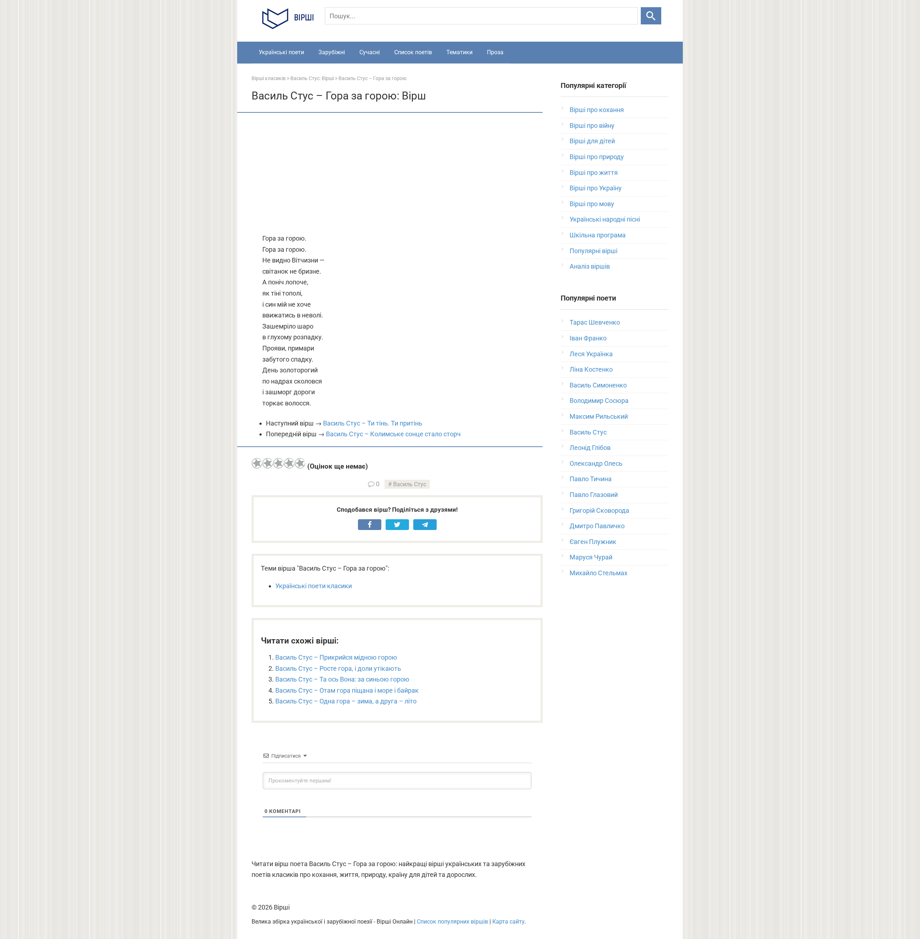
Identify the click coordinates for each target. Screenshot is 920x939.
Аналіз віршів (590, 266)
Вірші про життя (594, 172)
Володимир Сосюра (599, 400)
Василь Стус (409, 484)
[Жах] (257, 463)
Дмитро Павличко (597, 526)
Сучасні (369, 52)
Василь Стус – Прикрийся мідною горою (336, 657)
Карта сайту (508, 921)
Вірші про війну (592, 125)
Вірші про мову (592, 204)
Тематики (459, 52)
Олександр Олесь (596, 463)
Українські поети (281, 52)
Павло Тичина (591, 479)
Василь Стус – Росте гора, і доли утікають (338, 668)
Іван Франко (588, 338)
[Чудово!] (300, 463)
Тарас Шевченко (595, 322)
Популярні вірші (593, 251)
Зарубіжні (331, 52)
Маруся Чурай (591, 557)
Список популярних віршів (452, 921)
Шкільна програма (598, 235)
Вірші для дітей (592, 141)
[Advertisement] (397, 174)
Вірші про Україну (596, 188)
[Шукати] (651, 15)
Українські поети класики (313, 586)
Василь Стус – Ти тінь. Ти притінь (372, 423)
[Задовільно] (278, 463)
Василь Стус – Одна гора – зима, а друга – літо (346, 701)
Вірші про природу (597, 157)
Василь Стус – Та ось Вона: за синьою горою (342, 679)
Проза (495, 52)
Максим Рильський (599, 416)
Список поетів (413, 52)
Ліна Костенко (591, 369)
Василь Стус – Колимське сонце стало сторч (393, 434)
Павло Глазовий (594, 494)
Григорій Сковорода (599, 510)
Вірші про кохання (597, 109)
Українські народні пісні (605, 219)
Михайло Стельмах (598, 573)
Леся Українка (591, 354)
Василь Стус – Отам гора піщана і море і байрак (347, 690)
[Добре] (289, 463)
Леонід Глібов (590, 447)
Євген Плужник (593, 541)
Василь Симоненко (598, 385)
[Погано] (267, 463)
